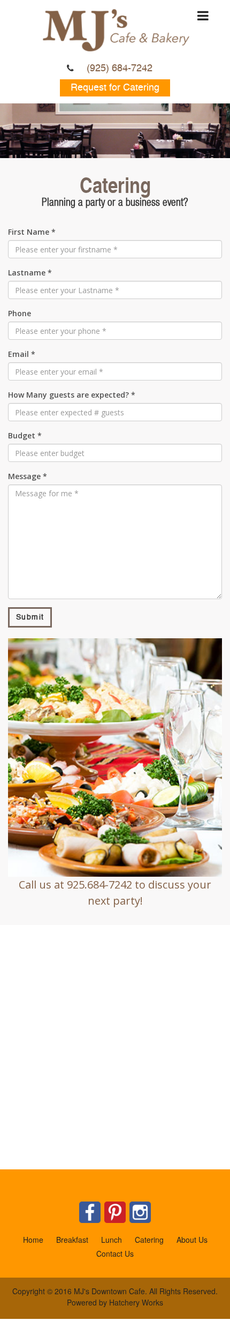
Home (33, 1239)
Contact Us (115, 1253)
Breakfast (72, 1239)
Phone (19, 313)
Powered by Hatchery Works (115, 1302)
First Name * (32, 232)
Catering (149, 1239)
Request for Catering (115, 88)
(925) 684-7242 (119, 68)
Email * (21, 354)
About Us (192, 1239)
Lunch (111, 1239)
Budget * (25, 435)
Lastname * (30, 272)
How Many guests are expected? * (71, 395)
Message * (27, 476)
